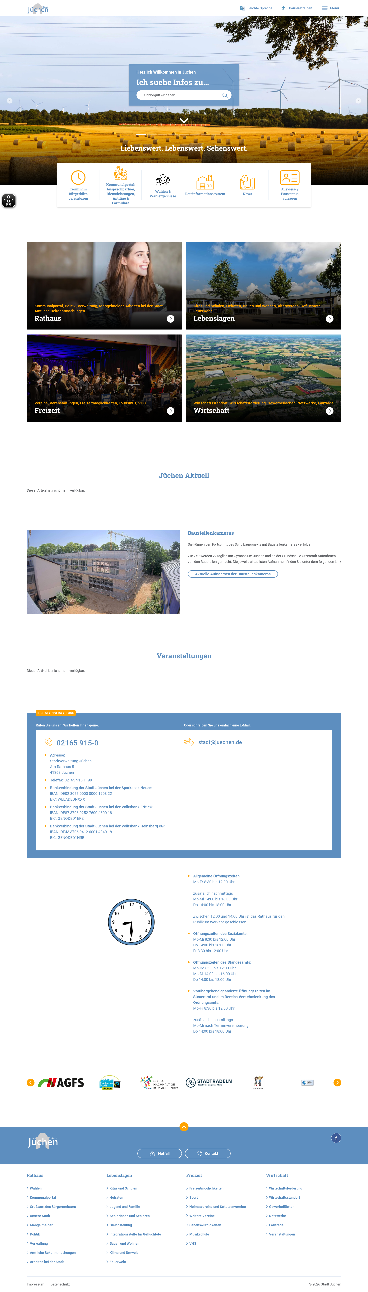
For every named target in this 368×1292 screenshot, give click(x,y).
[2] (162, 134)
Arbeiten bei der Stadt (47, 1262)
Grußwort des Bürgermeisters (53, 1207)
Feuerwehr (118, 1262)
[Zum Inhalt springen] (184, 120)
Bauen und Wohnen (124, 1243)
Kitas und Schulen (123, 1188)
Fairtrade (276, 1225)
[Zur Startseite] (38, 8)
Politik (35, 1234)
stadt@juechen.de (220, 742)
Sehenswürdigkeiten (205, 1225)
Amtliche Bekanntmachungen (53, 1253)
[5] (194, 134)
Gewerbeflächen (281, 1207)
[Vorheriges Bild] (9, 100)
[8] (227, 134)
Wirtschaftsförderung (285, 1188)
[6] (205, 134)
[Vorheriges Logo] (30, 1082)
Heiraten (116, 1197)
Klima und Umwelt (124, 1253)
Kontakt (211, 1153)
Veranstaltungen (282, 1234)
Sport (193, 1197)
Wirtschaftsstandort (284, 1197)
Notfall (163, 1153)
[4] (184, 134)
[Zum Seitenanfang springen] (184, 1126)
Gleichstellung (121, 1225)
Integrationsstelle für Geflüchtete (135, 1234)
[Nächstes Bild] (358, 100)
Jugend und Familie (125, 1207)
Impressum (35, 1284)
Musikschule (199, 1234)
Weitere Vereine (202, 1216)
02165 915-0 (78, 743)
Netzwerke (277, 1216)
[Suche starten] (225, 95)
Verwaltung (39, 1243)
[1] (151, 134)
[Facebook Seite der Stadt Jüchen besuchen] (336, 1138)
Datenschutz (60, 1284)
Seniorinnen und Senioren (130, 1216)
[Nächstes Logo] (337, 1082)
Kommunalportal (43, 1197)
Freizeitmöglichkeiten (206, 1188)
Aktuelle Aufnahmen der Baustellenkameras (233, 574)
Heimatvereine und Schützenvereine (217, 1207)
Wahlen (36, 1188)
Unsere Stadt (40, 1216)
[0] (141, 134)
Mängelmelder (41, 1225)
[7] (216, 134)
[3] (173, 134)
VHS (192, 1243)
